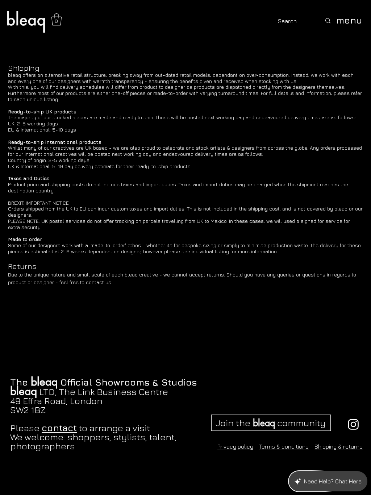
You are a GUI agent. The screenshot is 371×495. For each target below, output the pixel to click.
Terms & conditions (284, 446)
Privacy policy (235, 446)
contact (59, 428)
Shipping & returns (338, 446)
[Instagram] (353, 424)
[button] (56, 19)
